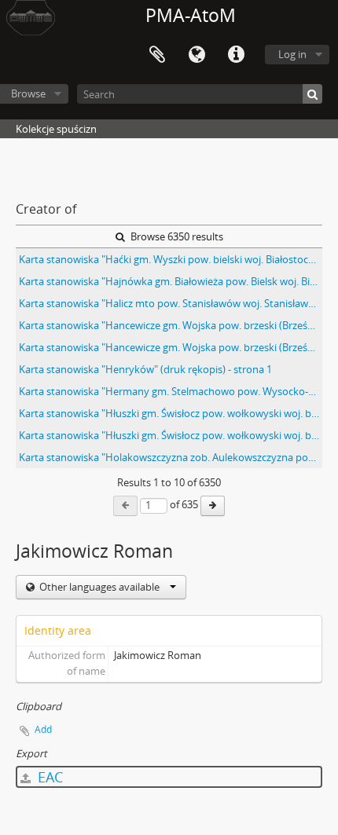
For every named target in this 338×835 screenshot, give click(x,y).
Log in (292, 54)
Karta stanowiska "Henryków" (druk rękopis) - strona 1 (145, 369)
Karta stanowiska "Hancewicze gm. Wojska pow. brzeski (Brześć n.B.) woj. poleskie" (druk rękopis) (170, 325)
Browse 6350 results (175, 236)
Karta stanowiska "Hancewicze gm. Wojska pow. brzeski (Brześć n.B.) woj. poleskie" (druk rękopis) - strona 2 (170, 347)
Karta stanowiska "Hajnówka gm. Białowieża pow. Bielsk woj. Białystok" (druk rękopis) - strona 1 (170, 281)
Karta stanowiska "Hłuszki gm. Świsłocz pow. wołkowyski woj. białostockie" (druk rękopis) (170, 413)
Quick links (235, 55)
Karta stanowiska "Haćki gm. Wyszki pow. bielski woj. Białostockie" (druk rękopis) (170, 259)
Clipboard (157, 55)
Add (43, 729)
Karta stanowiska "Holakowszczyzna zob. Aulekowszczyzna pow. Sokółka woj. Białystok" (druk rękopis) (170, 457)
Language (196, 55)
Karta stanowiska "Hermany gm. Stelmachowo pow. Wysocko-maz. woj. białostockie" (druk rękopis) (170, 391)
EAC (48, 776)
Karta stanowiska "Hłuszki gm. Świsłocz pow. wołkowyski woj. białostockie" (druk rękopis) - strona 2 (170, 435)
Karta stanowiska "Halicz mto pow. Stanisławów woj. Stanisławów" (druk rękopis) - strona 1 (170, 303)
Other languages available (99, 587)
